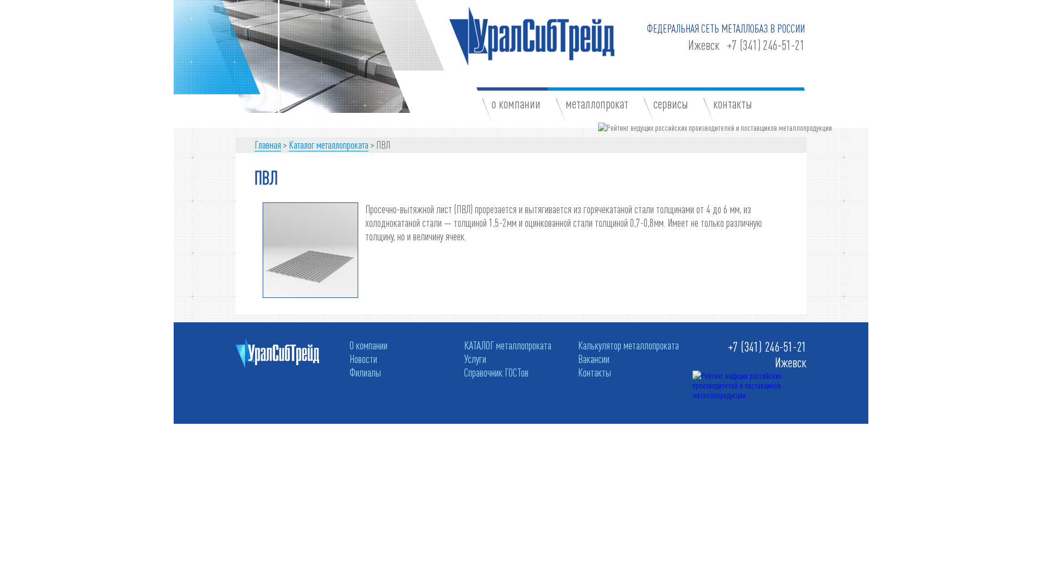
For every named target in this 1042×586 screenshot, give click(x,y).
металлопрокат (597, 104)
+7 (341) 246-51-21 (766, 45)
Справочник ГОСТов (496, 372)
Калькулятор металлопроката (628, 345)
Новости (363, 358)
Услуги (475, 358)
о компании (516, 104)
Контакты (594, 372)
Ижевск (704, 45)
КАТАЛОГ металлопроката (507, 345)
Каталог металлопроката (328, 144)
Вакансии (593, 358)
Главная (268, 144)
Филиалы (365, 372)
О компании (368, 345)
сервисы (670, 104)
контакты (732, 104)
